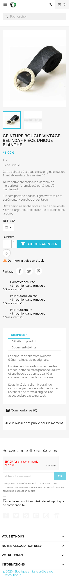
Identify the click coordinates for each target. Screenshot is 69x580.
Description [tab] (19, 335)
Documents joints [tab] (24, 347)
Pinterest (38, 271)
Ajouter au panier (39, 244)
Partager (19, 271)
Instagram (46, 515)
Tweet (29, 271)
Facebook (6, 515)
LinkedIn (56, 515)
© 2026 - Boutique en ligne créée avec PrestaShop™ (28, 573)
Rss (26, 515)
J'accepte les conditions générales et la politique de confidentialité (33, 503)
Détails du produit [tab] (24, 341)
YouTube (36, 515)
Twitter (16, 515)
